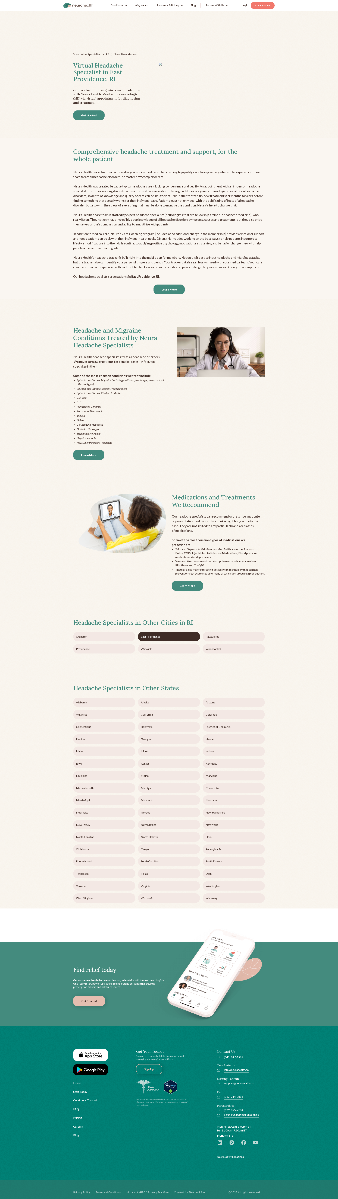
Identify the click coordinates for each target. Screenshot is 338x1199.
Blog (193, 5)
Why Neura (141, 5)
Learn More (169, 289)
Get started (89, 115)
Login (245, 5)
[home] (78, 5)
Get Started (89, 1001)
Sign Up (149, 1069)
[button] (118, 5)
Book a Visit (262, 5)
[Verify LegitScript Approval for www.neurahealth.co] (170, 1086)
